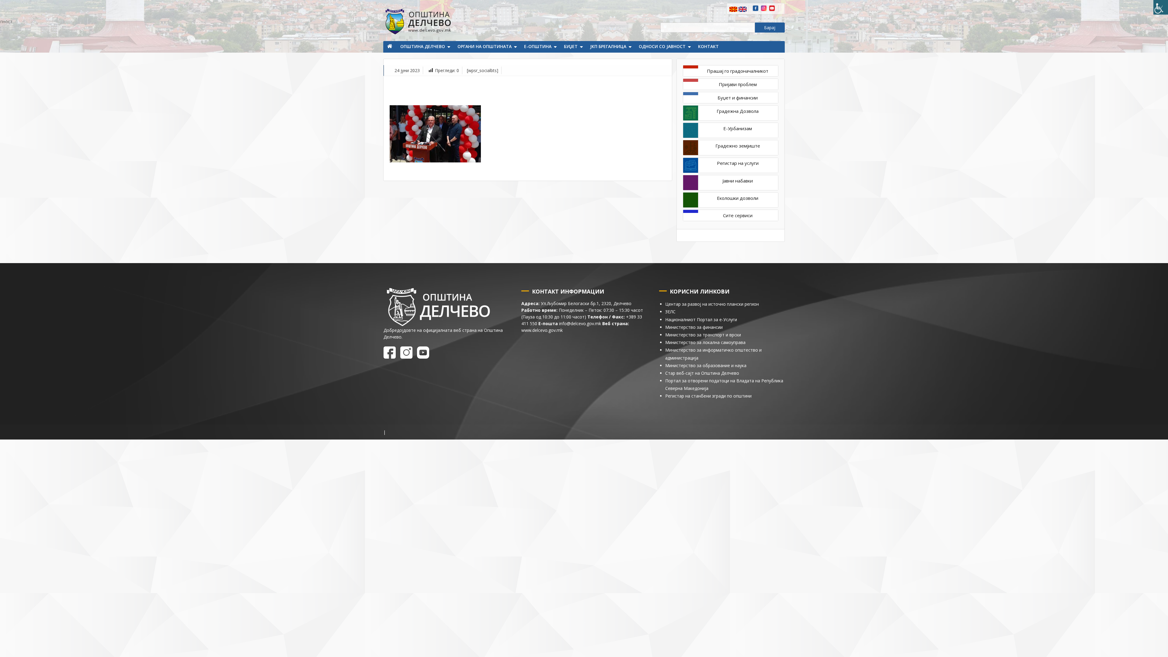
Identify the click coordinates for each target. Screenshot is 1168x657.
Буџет (571, 46)
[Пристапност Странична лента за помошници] (1160, 7)
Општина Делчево (422, 46)
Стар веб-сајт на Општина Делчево (702, 373)
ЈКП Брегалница (608, 46)
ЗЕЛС (670, 312)
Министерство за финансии (694, 327)
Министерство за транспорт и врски (703, 335)
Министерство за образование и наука (705, 365)
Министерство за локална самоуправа (705, 342)
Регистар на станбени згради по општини (708, 396)
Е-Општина (537, 46)
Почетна (390, 47)
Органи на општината (484, 46)
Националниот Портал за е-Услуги (701, 319)
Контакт (708, 46)
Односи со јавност (662, 46)
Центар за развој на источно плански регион (712, 304)
